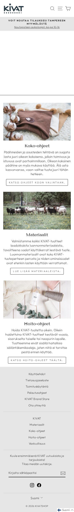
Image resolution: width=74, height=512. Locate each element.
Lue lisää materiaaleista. (37, 271)
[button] (65, 510)
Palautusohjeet (37, 392)
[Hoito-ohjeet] (37, 299)
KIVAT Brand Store (37, 399)
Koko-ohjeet (37, 431)
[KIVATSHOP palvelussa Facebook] (39, 485)
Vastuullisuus (37, 443)
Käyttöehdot (37, 374)
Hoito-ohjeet (37, 437)
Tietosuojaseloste (37, 380)
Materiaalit (37, 424)
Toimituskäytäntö (37, 386)
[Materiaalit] (37, 211)
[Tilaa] (63, 472)
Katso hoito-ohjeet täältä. (37, 360)
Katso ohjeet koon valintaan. (37, 182)
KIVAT (37, 418)
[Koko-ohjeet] (37, 122)
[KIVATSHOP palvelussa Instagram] (32, 485)
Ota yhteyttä (37, 405)
